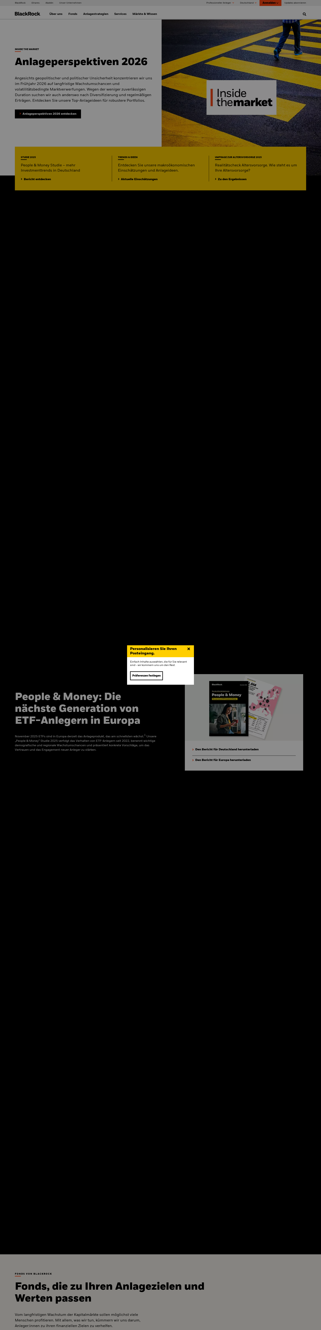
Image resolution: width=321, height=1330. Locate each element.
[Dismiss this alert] (189, 649)
